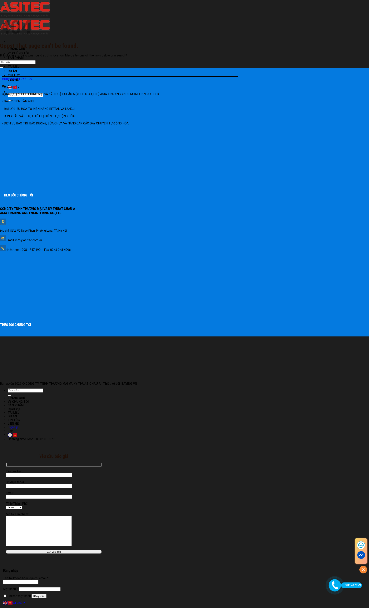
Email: (10, 493)
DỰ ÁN (12, 71)
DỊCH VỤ (14, 409)
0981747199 (352, 585)
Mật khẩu (10, 589)
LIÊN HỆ (13, 423)
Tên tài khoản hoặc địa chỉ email (25, 578)
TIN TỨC (14, 75)
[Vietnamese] (15, 87)
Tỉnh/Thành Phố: (17, 503)
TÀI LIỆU (14, 66)
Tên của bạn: (14, 471)
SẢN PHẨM (16, 58)
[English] (10, 87)
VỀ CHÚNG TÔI (18, 53)
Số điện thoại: (15, 482)
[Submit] (1, 67)
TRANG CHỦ (16, 398)
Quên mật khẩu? (14, 603)
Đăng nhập (39, 596)
